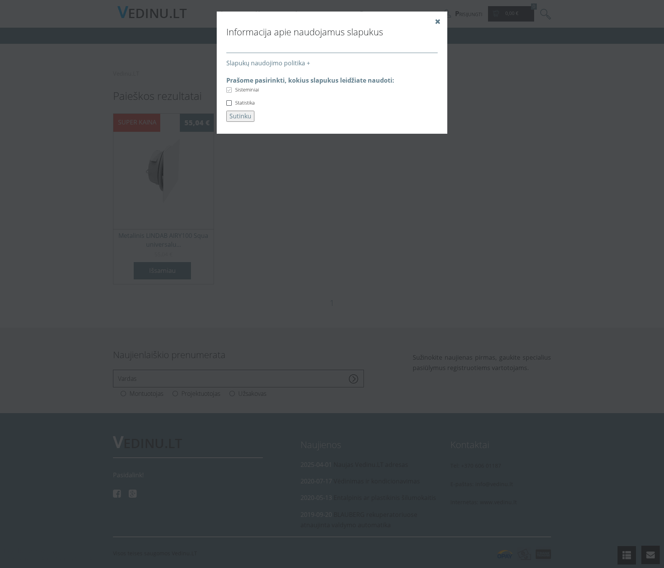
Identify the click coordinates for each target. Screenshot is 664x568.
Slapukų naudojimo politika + (268, 63)
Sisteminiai (247, 89)
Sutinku (240, 116)
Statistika (245, 102)
